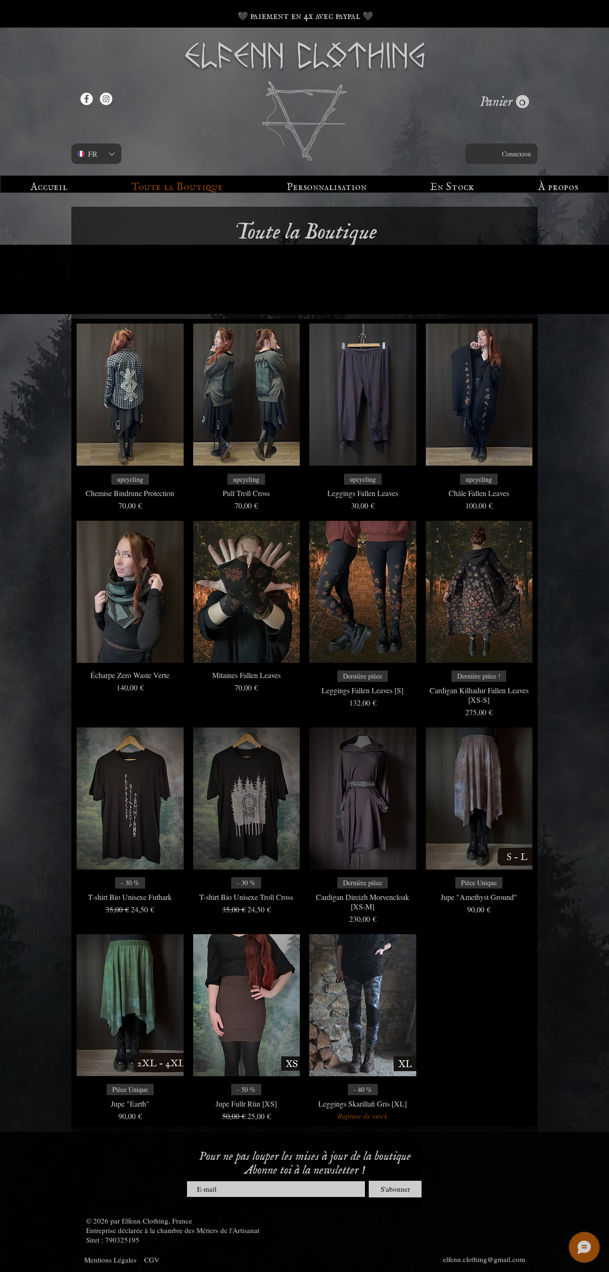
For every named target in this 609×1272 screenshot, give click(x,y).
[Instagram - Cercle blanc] (106, 99)
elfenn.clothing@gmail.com (484, 1259)
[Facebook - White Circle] (86, 99)
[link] (504, 102)
